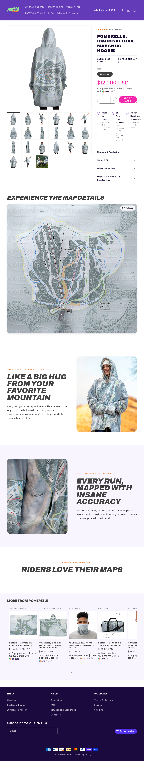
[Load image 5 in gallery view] (70, 118)
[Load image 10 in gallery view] (56, 133)
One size (105, 74)
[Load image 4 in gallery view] (56, 118)
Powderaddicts (67, 754)
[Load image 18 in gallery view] (85, 147)
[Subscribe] (54, 731)
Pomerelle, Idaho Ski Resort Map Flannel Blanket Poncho (50, 645)
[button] (122, 10)
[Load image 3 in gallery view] (42, 118)
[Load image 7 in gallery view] (13, 133)
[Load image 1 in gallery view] (13, 118)
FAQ (53, 705)
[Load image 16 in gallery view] (56, 147)
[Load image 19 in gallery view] (13, 161)
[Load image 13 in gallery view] (13, 147)
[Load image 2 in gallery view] (27, 118)
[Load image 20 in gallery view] (27, 161)
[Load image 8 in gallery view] (27, 133)
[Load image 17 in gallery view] (70, 147)
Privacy (98, 705)
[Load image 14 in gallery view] (27, 147)
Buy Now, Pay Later (17, 709)
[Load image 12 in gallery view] (85, 133)
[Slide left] (66, 672)
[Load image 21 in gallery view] (42, 161)
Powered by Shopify (82, 754)
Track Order (57, 700)
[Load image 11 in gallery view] (70, 133)
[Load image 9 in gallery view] (42, 133)
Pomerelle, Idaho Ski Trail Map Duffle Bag (110, 644)
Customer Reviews (17, 705)
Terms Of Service (103, 700)
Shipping (98, 709)
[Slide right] (78, 672)
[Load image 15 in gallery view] (42, 147)
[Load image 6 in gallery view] (85, 118)
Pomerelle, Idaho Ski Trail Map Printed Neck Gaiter (82, 645)
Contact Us (57, 714)
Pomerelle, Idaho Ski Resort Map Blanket (20, 644)
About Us (11, 700)
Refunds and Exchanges (63, 709)
